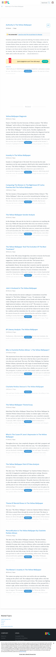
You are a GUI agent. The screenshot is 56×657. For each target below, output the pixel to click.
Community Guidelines (21, 638)
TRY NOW (45, 61)
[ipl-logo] (6, 3)
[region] (28, 649)
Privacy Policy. (23, 651)
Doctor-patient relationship (7, 626)
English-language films (6, 619)
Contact (3, 638)
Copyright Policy (19, 636)
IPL (2, 6)
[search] (49, 2)
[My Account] (53, 2)
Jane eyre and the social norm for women (30, 34)
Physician (3, 621)
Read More (28, 142)
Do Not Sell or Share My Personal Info (27, 654)
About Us (3, 636)
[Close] (53, 643)
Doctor (2, 624)
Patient (2, 622)
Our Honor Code (19, 640)
